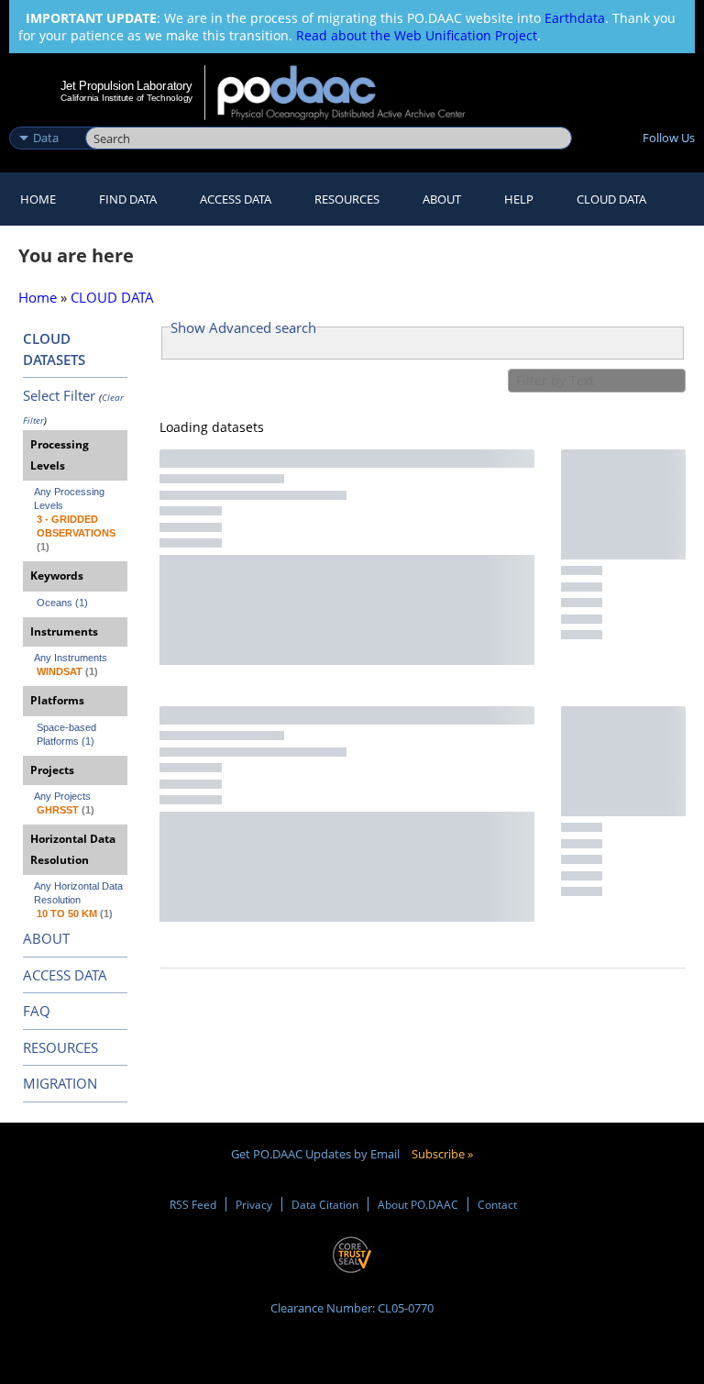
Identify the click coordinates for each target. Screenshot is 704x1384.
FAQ (36, 1011)
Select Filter (59, 395)
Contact (497, 1204)
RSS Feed (193, 1204)
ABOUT (46, 938)
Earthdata (574, 18)
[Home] (353, 92)
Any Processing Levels (70, 498)
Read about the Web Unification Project (416, 35)
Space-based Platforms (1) (68, 734)
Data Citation (325, 1204)
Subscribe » (442, 1154)
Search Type (45, 118)
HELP (519, 199)
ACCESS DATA (65, 975)
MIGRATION (60, 1083)
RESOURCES (347, 199)
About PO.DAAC (418, 1204)
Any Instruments (70, 657)
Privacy (254, 1204)
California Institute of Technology (126, 98)
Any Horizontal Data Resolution (80, 892)
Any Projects (62, 796)
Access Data (235, 199)
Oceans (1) (62, 602)
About (442, 199)
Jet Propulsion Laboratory (126, 85)
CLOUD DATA (611, 199)
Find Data (128, 199)
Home (38, 199)
